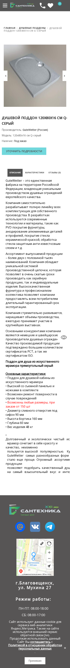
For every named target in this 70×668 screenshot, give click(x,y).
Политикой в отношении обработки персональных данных (35, 646)
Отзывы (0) (54, 172)
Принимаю (35, 660)
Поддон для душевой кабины (28, 378)
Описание (15, 172)
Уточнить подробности (24, 151)
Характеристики (34, 172)
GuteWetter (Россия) (35, 130)
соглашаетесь (40, 641)
